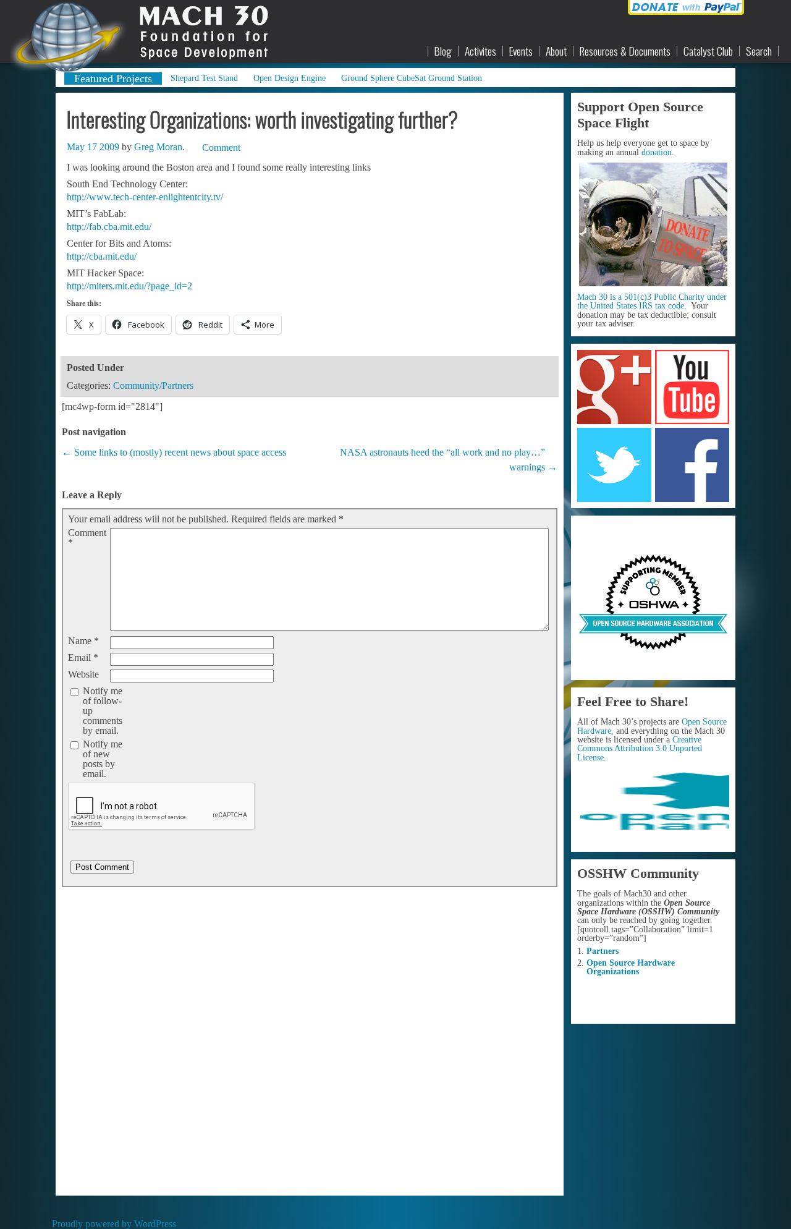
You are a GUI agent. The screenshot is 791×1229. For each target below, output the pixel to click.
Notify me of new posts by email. (102, 759)
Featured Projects (113, 78)
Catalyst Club (708, 51)
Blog (443, 51)
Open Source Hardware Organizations (630, 967)
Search (759, 51)
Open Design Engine (289, 78)
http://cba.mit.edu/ (102, 256)
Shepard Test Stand (204, 78)
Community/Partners (153, 385)
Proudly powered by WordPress (114, 1223)
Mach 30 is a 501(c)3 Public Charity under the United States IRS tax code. (652, 301)
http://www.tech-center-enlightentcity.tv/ (145, 197)
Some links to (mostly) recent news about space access (180, 452)
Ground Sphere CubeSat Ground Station (411, 78)
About (556, 51)
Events (521, 51)
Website (83, 674)
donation (656, 152)
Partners (602, 951)
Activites (480, 51)
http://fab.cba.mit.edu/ (109, 226)
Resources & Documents (625, 51)
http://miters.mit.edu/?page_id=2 (129, 286)
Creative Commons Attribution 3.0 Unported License (639, 748)
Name (83, 641)
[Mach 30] (131, 31)
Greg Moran (158, 147)
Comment (87, 538)
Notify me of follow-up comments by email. (102, 711)
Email (83, 658)
